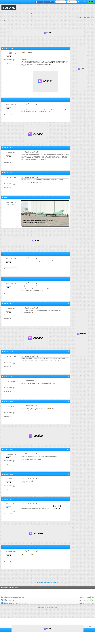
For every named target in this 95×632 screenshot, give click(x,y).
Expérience (3, 590)
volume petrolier (42, 582)
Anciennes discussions (52, 13)
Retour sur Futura (49, 2)
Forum (6, 13)
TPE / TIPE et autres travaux (66, 13)
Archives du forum (14, 13)
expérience (3, 593)
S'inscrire (39, 2)
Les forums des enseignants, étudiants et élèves (33, 13)
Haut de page (88, 626)
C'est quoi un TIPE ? (52, 582)
